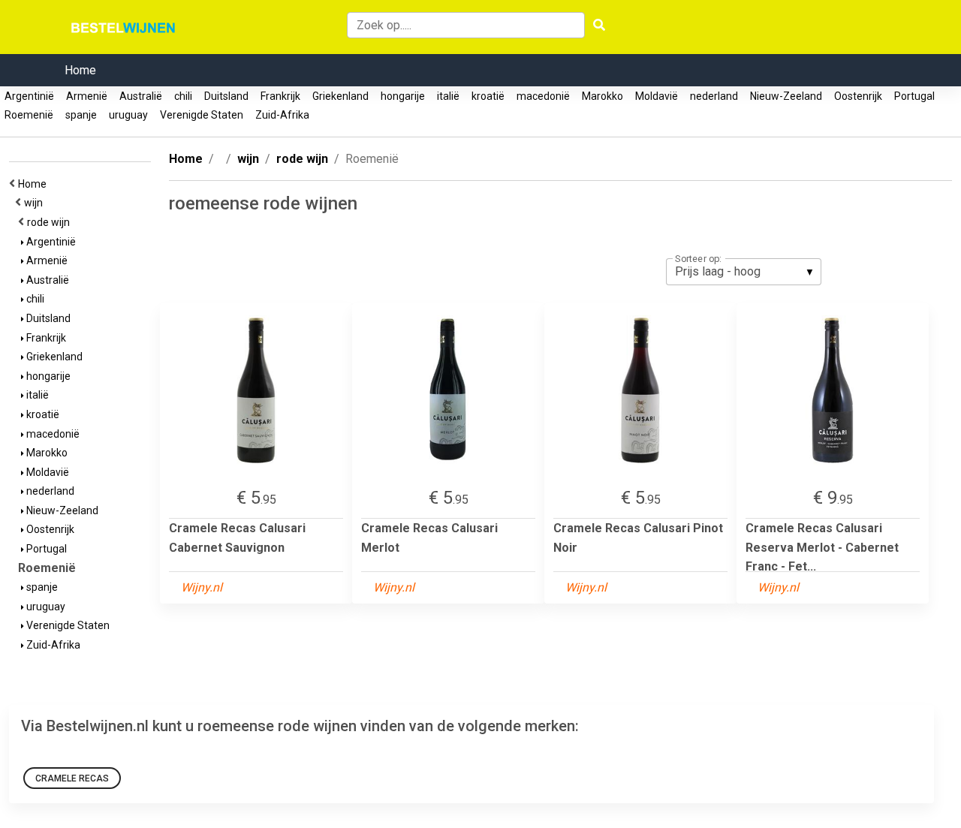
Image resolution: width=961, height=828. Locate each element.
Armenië (87, 96)
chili (183, 96)
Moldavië (656, 96)
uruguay (128, 115)
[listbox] (743, 271)
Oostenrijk (858, 96)
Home (80, 70)
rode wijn (50, 222)
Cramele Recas (72, 778)
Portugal (914, 96)
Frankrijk (280, 96)
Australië (141, 96)
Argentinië (29, 96)
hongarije (402, 96)
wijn (35, 203)
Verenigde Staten (201, 115)
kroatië (488, 96)
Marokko (602, 96)
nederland (714, 96)
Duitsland (226, 96)
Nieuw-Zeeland (786, 96)
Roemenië (29, 115)
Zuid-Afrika (282, 115)
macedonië (543, 96)
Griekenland (340, 96)
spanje (81, 115)
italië (448, 96)
